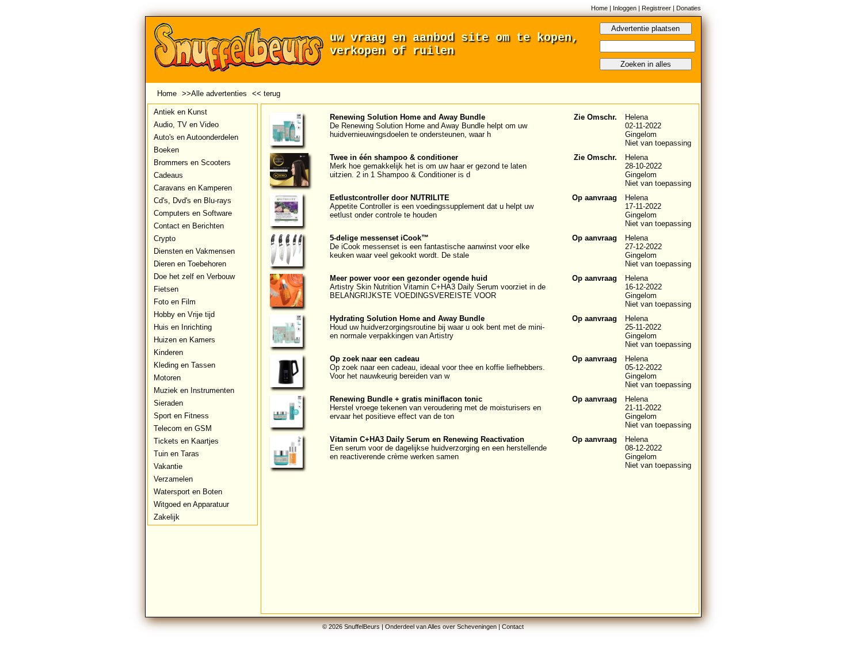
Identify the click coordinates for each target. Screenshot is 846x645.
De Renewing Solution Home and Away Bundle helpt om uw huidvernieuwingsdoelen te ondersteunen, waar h (428, 130)
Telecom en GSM (183, 428)
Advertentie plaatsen (645, 28)
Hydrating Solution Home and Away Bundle (407, 318)
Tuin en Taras (176, 453)
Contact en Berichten (189, 226)
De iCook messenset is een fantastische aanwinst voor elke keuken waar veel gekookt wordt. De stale (429, 250)
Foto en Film (175, 301)
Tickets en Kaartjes (186, 441)
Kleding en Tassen (184, 365)
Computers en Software (193, 213)
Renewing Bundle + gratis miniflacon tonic (406, 399)
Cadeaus (168, 175)
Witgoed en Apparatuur (191, 504)
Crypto (165, 238)
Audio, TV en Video (186, 124)
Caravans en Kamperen (193, 188)
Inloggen (625, 8)
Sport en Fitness (181, 415)
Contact (513, 626)
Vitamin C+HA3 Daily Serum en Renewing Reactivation (427, 439)
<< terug (266, 93)
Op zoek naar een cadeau (375, 358)
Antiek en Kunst (180, 112)
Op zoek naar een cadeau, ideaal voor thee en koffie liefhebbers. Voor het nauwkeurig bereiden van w (437, 371)
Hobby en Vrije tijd (184, 314)
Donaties (688, 8)
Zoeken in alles (645, 64)
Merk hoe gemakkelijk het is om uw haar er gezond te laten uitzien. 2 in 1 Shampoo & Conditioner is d (428, 170)
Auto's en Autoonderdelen (196, 137)
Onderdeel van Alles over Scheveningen (441, 626)
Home (599, 8)
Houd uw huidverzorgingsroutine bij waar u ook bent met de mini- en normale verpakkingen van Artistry (437, 331)
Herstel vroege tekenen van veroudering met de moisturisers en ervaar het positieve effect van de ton (435, 412)
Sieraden (168, 403)
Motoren (167, 377)
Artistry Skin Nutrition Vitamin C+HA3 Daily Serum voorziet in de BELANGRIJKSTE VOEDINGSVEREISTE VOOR (438, 291)
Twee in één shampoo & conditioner (394, 157)
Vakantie (168, 466)
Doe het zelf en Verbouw (194, 276)
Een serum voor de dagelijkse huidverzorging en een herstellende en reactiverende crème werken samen (438, 452)
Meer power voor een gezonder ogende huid (408, 278)
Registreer (656, 8)
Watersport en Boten (188, 491)
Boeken (166, 150)
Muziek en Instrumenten (194, 390)
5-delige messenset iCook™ (379, 238)
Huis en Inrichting (183, 327)
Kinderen (168, 352)
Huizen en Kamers (184, 339)
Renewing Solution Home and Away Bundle (407, 117)
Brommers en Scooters (192, 162)
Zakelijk (167, 517)
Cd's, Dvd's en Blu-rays (192, 200)
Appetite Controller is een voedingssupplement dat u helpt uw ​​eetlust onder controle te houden (433, 210)
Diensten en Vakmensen (194, 251)
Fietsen (166, 289)
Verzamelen (173, 479)
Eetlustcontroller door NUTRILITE (389, 197)
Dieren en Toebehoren (190, 263)
